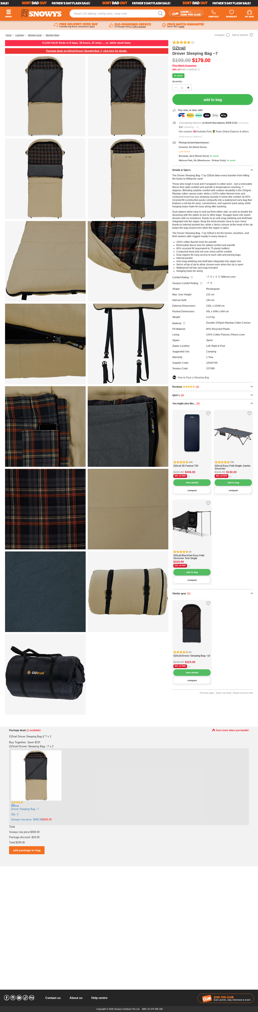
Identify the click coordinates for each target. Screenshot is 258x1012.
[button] (178, 437)
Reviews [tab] (185, 386)
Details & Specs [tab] (181, 170)
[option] (192, 429)
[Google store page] (130, 25)
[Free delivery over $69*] (76, 25)
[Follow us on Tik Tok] (25, 997)
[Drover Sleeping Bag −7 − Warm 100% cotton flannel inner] (45, 509)
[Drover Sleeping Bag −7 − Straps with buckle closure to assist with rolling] (128, 344)
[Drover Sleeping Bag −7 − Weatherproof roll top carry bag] (45, 674)
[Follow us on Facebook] (6, 997)
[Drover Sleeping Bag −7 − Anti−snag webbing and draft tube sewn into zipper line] (45, 344)
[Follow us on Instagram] (13, 997)
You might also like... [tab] (186, 403)
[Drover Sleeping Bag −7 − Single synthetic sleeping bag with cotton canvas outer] (45, 96)
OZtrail (179, 48)
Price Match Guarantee (184, 65)
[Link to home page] (41, 13)
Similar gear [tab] (181, 593)
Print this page (207, 693)
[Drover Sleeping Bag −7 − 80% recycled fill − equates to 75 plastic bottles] (128, 96)
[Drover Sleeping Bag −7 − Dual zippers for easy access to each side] (45, 178)
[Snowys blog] (31, 997)
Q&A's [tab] (178, 395)
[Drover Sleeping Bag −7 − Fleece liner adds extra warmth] (45, 591)
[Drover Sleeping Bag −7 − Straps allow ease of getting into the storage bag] (128, 591)
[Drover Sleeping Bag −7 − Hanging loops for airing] (45, 261)
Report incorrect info (243, 693)
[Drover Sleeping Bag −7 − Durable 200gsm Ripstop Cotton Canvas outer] (128, 509)
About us (76, 998)
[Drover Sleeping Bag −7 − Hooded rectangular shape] (128, 178)
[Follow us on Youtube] (19, 997)
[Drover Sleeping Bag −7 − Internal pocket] (45, 426)
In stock (178, 75)
